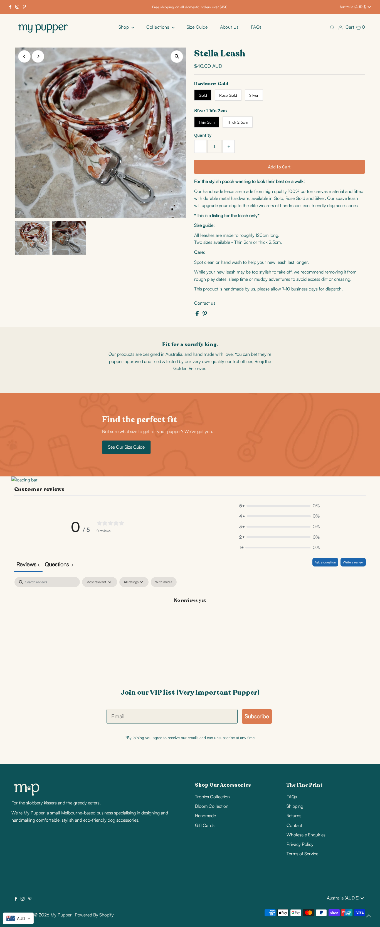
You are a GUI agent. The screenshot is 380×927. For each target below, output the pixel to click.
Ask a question (325, 562)
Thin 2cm (207, 122)
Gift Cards (204, 825)
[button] (279, 506)
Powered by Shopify (94, 915)
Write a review (353, 562)
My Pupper (61, 915)
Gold (203, 95)
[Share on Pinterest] (205, 314)
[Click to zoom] (177, 56)
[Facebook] (10, 7)
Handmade (205, 815)
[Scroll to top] (368, 915)
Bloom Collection (211, 806)
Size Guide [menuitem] (197, 27)
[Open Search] (332, 27)
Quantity (202, 135)
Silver (253, 95)
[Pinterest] (24, 7)
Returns (294, 815)
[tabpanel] (190, 619)
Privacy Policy (300, 844)
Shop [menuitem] (124, 27)
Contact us (204, 303)
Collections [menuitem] (158, 27)
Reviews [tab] (28, 564)
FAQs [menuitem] (256, 27)
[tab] (59, 565)
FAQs (292, 796)
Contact (294, 825)
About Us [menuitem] (229, 27)
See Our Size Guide (126, 447)
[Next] (38, 56)
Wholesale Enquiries (306, 834)
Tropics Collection (212, 796)
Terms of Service (302, 853)
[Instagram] (17, 7)
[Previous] (24, 56)
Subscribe (257, 716)
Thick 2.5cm (237, 122)
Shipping (295, 806)
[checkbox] (164, 582)
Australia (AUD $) (353, 6)
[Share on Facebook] (198, 314)
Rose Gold (228, 95)
